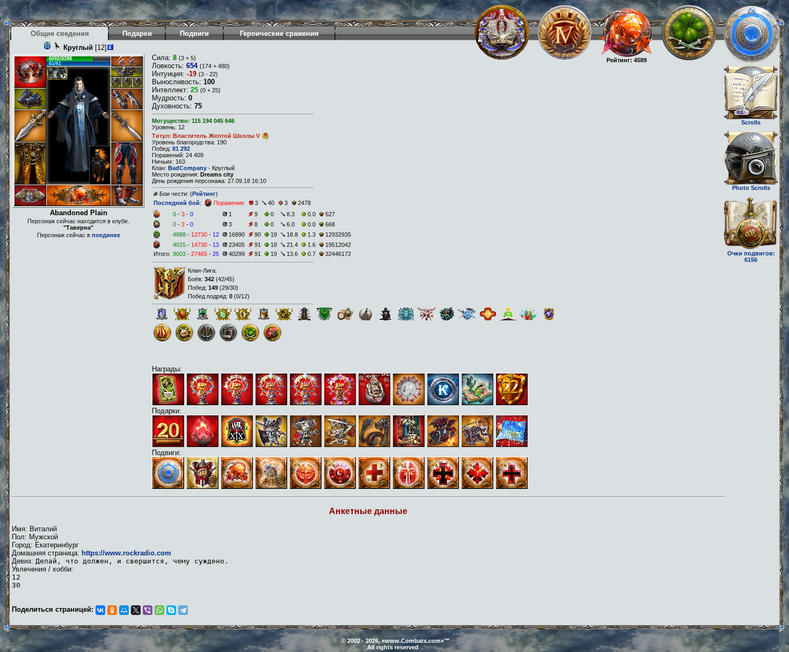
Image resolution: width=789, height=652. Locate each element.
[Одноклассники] (112, 610)
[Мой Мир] (124, 610)
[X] (136, 610)
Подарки (137, 34)
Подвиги (194, 34)
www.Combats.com (413, 641)
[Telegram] (183, 610)
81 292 (181, 148)
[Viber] (147, 610)
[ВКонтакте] (100, 610)
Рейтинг (204, 194)
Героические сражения (279, 34)
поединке (106, 235)
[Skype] (171, 610)
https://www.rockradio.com (126, 553)
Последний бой (177, 203)
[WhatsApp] (159, 610)
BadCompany (187, 168)
